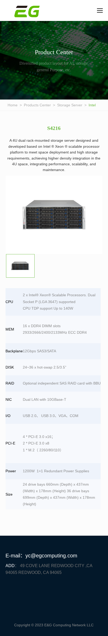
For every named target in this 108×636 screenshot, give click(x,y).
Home (13, 105)
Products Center (37, 105)
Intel (92, 105)
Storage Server (69, 105)
